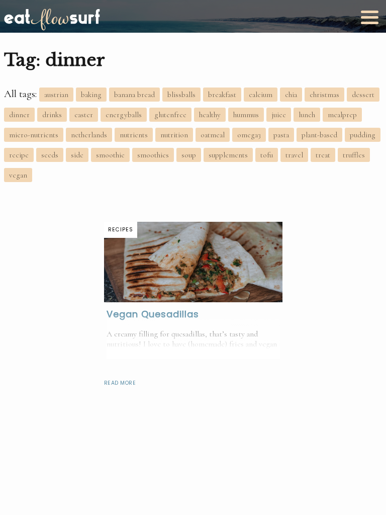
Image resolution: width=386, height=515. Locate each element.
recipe (19, 154)
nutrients (134, 134)
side (77, 154)
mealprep (342, 114)
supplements (228, 154)
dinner (19, 114)
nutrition (174, 134)
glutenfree (170, 114)
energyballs (124, 114)
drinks (52, 114)
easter (83, 114)
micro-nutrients (33, 134)
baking (91, 94)
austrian (56, 94)
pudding (362, 134)
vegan (18, 175)
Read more (120, 383)
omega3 (249, 134)
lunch (307, 114)
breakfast (222, 94)
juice (278, 114)
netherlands (89, 134)
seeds (49, 154)
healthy (210, 114)
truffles (354, 154)
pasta (281, 134)
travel (294, 154)
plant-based (319, 134)
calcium (260, 94)
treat (323, 154)
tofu (266, 154)
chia (291, 94)
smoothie (110, 154)
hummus (246, 114)
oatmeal (213, 134)
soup (188, 154)
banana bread (134, 94)
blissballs (181, 94)
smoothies (153, 154)
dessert (363, 94)
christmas (324, 94)
